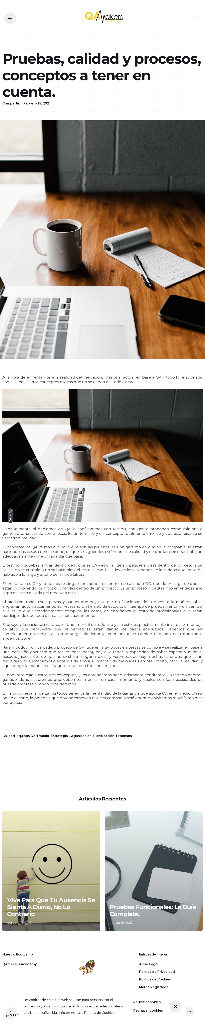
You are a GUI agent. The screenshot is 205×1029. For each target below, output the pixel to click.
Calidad (8, 736)
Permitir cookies (147, 1002)
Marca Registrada (153, 987)
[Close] (176, 1006)
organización (80, 736)
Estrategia (59, 736)
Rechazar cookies (148, 1010)
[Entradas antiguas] (189, 1011)
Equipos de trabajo (33, 736)
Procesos (124, 736)
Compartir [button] (10, 103)
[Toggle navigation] (195, 17)
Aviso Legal (148, 964)
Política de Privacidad (157, 972)
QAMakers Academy (19, 964)
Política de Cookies (155, 979)
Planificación (103, 736)
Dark (10, 517)
